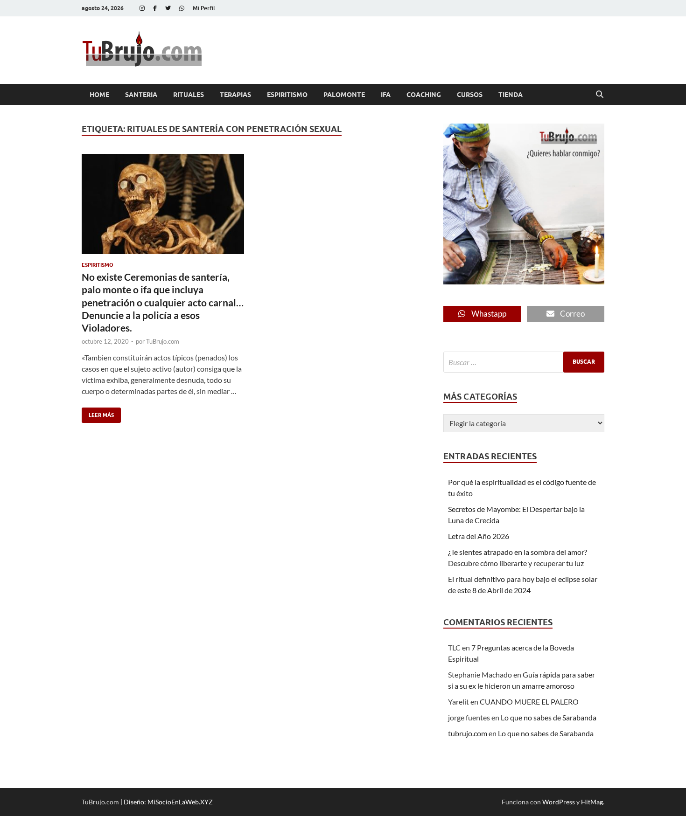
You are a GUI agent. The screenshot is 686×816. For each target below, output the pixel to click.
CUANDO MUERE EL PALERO (529, 701)
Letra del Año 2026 (478, 536)
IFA (386, 94)
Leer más (98, 413)
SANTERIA (141, 94)
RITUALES (188, 94)
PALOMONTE (344, 94)
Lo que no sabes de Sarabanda (548, 717)
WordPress (558, 802)
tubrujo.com (467, 733)
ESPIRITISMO (287, 94)
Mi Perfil (204, 8)
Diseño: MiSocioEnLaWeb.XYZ (168, 802)
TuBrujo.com (162, 341)
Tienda (510, 94)
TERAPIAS (235, 94)
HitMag (592, 802)
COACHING (423, 94)
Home (99, 94)
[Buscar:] (523, 362)
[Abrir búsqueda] (600, 94)
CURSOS (470, 94)
